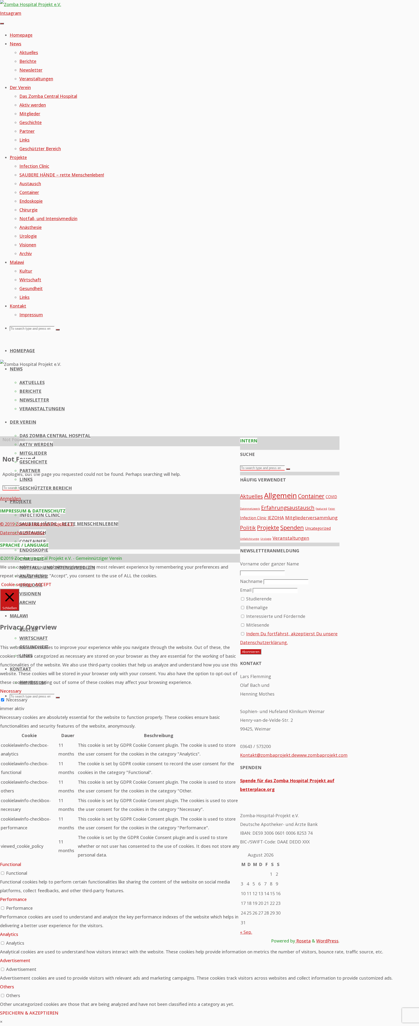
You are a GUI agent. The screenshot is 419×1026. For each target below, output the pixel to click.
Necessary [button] (10, 691)
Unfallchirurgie (249, 538)
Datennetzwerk (250, 508)
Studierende (258, 599)
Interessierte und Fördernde (275, 616)
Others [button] (7, 987)
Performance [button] (13, 899)
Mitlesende (257, 625)
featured (321, 508)
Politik (248, 527)
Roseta (303, 941)
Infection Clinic (253, 518)
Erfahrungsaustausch (287, 507)
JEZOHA (276, 517)
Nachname (251, 581)
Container (311, 496)
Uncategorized (318, 528)
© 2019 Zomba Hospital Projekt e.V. (37, 524)
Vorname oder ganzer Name (269, 564)
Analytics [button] (9, 934)
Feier (331, 508)
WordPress (327, 941)
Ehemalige (256, 607)
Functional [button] (10, 864)
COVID (331, 496)
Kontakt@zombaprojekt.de (268, 755)
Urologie (265, 538)
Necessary (16, 700)
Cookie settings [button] (17, 584)
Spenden (292, 527)
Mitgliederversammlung (311, 517)
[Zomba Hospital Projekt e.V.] (30, 4)
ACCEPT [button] (43, 584)
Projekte (268, 527)
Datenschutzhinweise (22, 533)
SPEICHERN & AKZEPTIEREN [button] (29, 1013)
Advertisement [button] (15, 960)
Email (245, 590)
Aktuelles (251, 496)
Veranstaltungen (291, 538)
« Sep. (246, 932)
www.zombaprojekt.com (322, 755)
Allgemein (280, 495)
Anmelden (10, 498)
